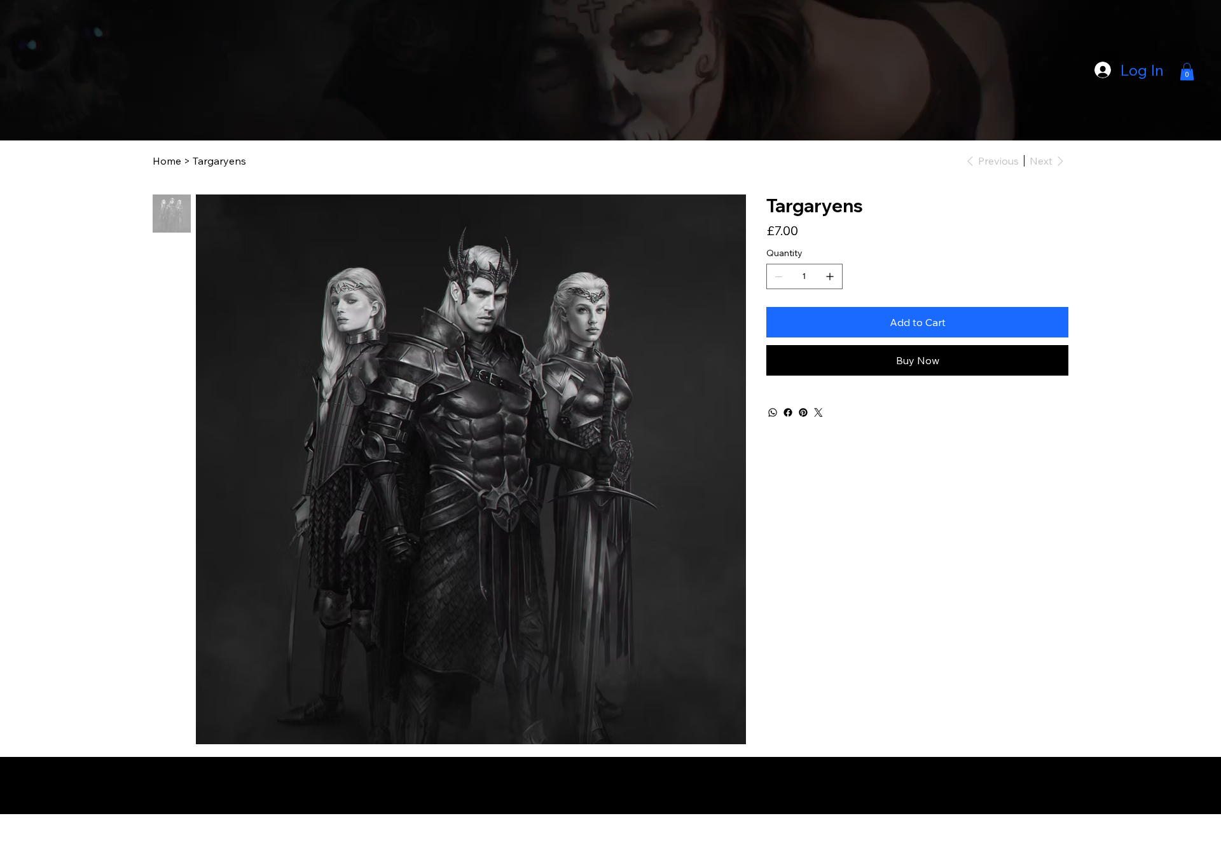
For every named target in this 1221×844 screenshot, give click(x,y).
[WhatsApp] (772, 412)
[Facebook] (788, 412)
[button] (1187, 71)
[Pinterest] (803, 412)
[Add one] (830, 276)
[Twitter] (818, 412)
